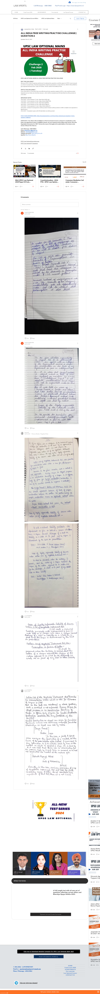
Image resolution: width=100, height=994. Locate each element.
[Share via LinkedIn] (29, 148)
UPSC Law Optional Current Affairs (29, 18)
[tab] (49, 881)
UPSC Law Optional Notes (47, 18)
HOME (70, 965)
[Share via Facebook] (21, 148)
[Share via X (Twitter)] (25, 148)
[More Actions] (78, 213)
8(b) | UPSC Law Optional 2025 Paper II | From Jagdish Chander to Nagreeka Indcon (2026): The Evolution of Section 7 (24, 181)
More (58, 18)
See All (84, 162)
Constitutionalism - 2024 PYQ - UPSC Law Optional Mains (49, 181)
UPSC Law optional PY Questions (29, 143)
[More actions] (78, 29)
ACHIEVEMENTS (70, 969)
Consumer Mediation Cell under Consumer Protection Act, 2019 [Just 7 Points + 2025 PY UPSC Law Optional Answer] (75, 181)
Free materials (70, 971)
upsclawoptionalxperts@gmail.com (30, 969)
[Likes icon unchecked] (26, 338)
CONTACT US (70, 975)
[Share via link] (33, 148)
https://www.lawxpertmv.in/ (75, 6)
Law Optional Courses (70, 973)
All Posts (15, 18)
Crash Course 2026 (70, 967)
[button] (70, 18)
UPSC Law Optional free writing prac (30, 141)
